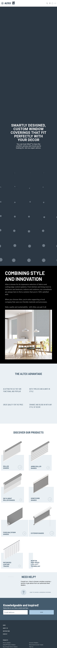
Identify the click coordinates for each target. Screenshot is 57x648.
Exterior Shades (33, 642)
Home (4, 625)
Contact (5, 634)
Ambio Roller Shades (9, 645)
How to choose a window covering (40, 592)
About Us (5, 628)
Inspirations (6, 631)
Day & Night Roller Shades (10, 646)
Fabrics (31, 646)
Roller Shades (7, 642)
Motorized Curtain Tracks (36, 644)
